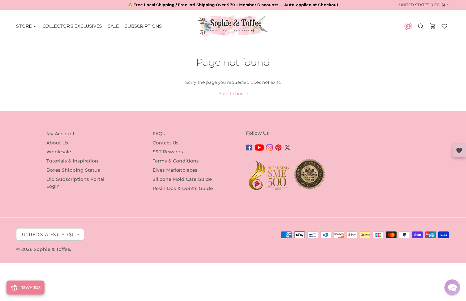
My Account (60, 133)
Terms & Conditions (176, 161)
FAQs (159, 133)
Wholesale (58, 151)
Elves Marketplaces (175, 170)
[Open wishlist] (459, 150)
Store (24, 26)
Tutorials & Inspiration (72, 161)
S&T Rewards (168, 151)
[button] (444, 26)
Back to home (233, 93)
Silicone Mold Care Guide (182, 179)
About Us (57, 142)
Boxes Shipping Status (73, 170)
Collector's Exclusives (72, 26)
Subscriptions (143, 26)
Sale (113, 26)
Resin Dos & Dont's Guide (183, 188)
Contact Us (166, 142)
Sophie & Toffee (52, 249)
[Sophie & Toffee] (233, 26)
